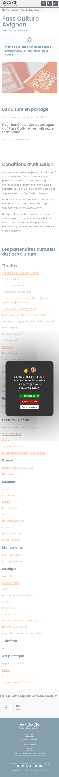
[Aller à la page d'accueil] (10, 4)
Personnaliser (29, 407)
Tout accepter (30, 396)
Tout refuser (30, 401)
